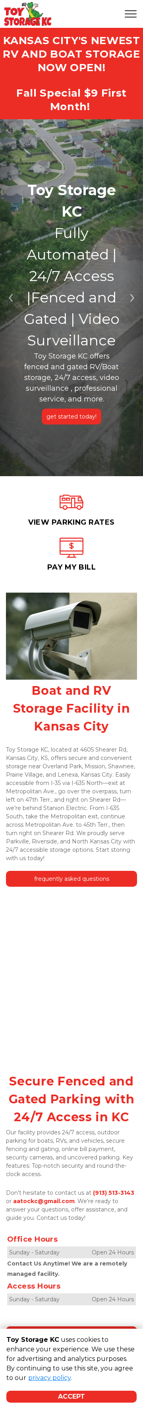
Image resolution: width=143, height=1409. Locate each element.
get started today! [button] (71, 416)
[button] (10, 297)
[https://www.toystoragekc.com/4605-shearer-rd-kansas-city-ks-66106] (71, 510)
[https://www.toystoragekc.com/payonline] (71, 555)
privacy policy (49, 1378)
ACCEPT (71, 1396)
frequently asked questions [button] (71, 878)
